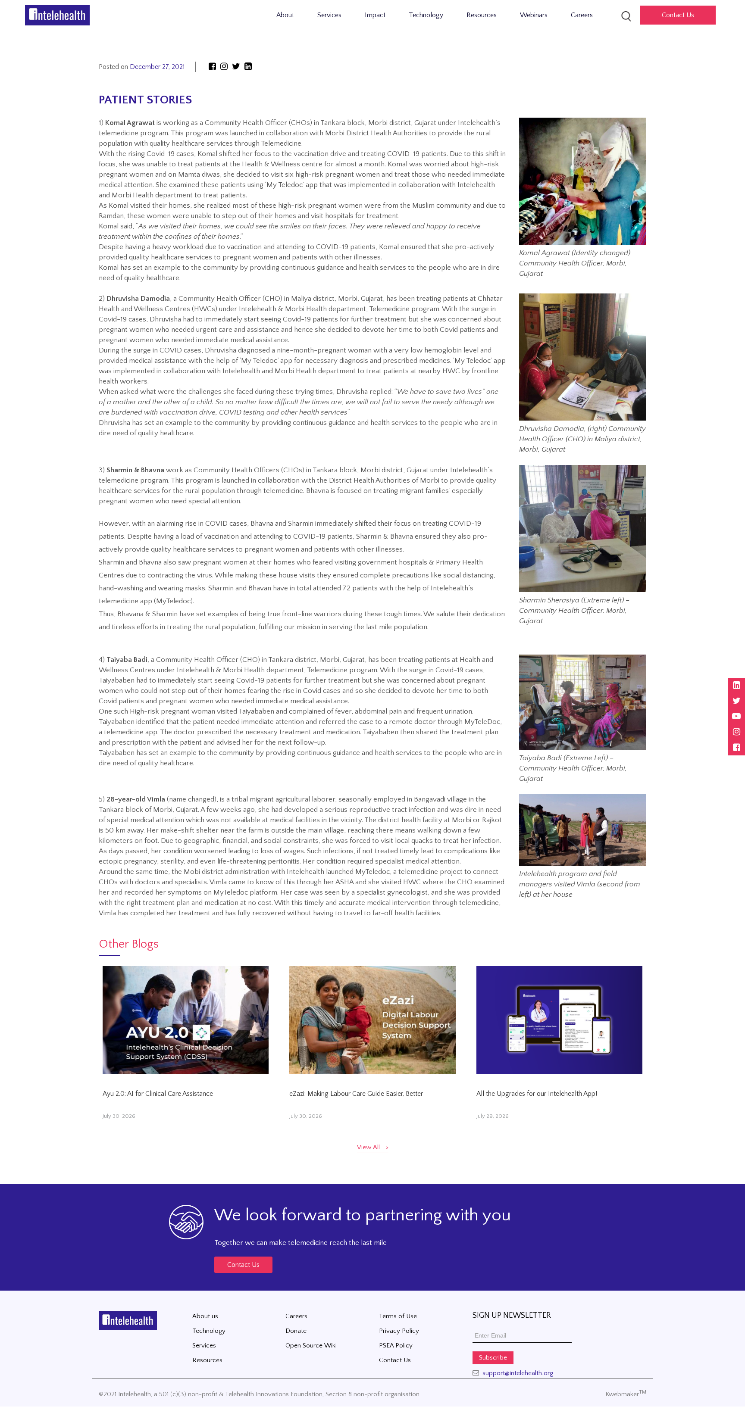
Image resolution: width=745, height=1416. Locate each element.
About (285, 15)
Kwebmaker (625, 1394)
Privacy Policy (399, 1331)
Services (329, 15)
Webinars (534, 15)
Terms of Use (398, 1316)
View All (368, 1147)
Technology (426, 15)
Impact (375, 15)
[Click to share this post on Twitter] (237, 67)
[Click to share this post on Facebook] (212, 67)
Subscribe (493, 1357)
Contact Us (243, 1265)
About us (205, 1316)
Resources (481, 15)
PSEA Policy (396, 1345)
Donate (296, 1331)
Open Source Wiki (311, 1345)
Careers (582, 15)
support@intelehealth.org (517, 1373)
